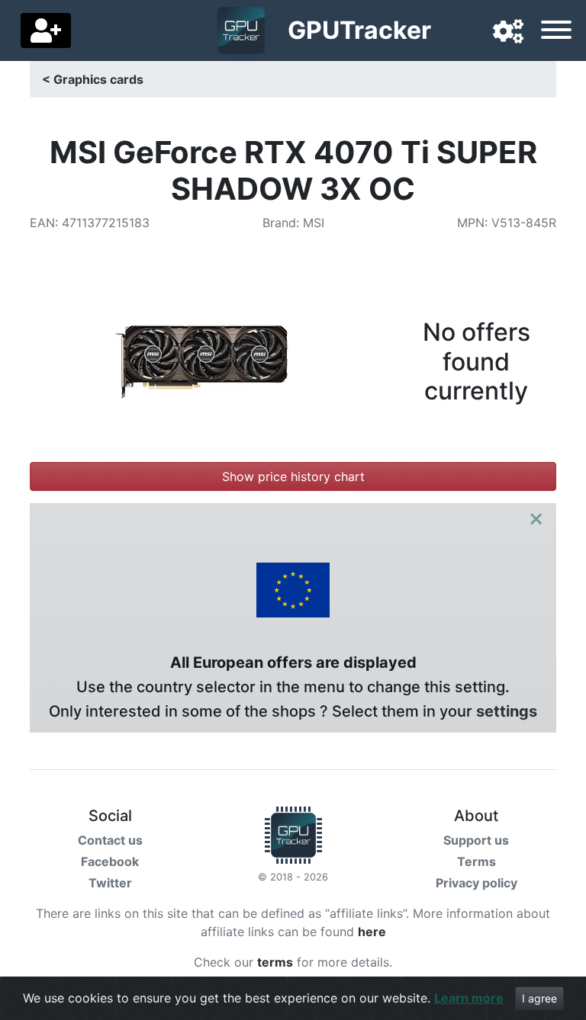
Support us (476, 840)
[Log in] (46, 30)
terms (275, 962)
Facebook (110, 861)
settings (506, 711)
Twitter (110, 882)
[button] (508, 32)
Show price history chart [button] (293, 476)
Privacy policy (476, 882)
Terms (476, 861)
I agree (539, 998)
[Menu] (556, 32)
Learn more (469, 998)
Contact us (110, 840)
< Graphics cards (92, 79)
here (372, 931)
